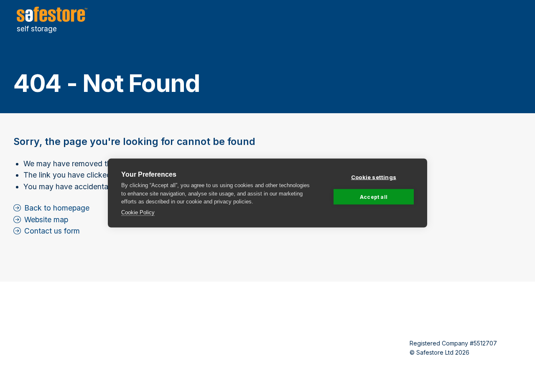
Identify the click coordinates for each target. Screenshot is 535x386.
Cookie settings (373, 177)
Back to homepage (56, 207)
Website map (46, 219)
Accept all (373, 196)
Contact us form (52, 230)
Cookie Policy (138, 212)
